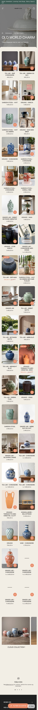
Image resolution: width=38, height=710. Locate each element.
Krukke (10, 543)
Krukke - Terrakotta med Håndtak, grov (27, 368)
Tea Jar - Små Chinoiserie (10, 74)
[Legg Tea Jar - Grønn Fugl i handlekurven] (15, 392)
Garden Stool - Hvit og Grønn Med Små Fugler (27, 279)
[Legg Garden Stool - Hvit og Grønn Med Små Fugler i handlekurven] (32, 272)
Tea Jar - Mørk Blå (27, 337)
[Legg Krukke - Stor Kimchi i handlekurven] (15, 241)
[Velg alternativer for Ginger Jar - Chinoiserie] (15, 565)
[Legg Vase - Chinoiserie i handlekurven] (32, 538)
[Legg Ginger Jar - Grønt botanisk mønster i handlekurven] (15, 212)
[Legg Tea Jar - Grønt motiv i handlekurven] (32, 303)
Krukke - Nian (27, 217)
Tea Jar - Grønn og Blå (27, 74)
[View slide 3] (19, 690)
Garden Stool (9, 426)
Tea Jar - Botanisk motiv (10, 338)
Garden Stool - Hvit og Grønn (10, 131)
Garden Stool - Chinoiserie (27, 160)
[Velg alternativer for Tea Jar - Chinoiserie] (32, 450)
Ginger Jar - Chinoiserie (9, 571)
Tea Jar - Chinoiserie (27, 456)
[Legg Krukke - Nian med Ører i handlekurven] (32, 125)
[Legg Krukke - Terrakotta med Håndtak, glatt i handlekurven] (15, 507)
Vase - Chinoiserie (27, 543)
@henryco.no (10, 684)
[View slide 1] (15, 690)
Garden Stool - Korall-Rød (27, 189)
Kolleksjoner (8, 33)
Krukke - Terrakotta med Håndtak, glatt (9, 514)
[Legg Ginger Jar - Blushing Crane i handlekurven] (15, 450)
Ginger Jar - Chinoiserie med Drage (27, 248)
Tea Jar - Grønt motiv (27, 309)
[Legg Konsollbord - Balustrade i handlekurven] (32, 507)
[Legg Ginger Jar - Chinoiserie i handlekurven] (15, 594)
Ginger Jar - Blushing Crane (10, 456)
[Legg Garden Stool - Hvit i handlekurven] (15, 97)
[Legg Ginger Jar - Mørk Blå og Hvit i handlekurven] (32, 421)
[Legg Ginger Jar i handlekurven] (15, 303)
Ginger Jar (10, 308)
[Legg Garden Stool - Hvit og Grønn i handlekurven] (15, 125)
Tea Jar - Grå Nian (10, 277)
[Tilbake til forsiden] (2, 33)
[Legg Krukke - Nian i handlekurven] (32, 212)
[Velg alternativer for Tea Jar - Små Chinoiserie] (15, 68)
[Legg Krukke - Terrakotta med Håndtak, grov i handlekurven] (32, 361)
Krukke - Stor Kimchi (9, 247)
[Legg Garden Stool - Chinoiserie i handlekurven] (32, 154)
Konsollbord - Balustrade (27, 513)
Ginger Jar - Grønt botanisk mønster (9, 218)
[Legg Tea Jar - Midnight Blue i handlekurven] (15, 361)
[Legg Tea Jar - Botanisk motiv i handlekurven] (15, 332)
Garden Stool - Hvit (10, 102)
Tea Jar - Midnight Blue (10, 367)
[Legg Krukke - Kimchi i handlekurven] (32, 97)
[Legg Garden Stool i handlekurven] (15, 421)
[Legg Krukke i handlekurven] (15, 538)
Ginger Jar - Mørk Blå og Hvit (27, 427)
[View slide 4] (22, 690)
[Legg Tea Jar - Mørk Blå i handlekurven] (32, 332)
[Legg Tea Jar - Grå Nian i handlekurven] (15, 272)
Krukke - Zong (26, 397)
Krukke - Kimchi (27, 102)
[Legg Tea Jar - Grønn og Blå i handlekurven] (32, 68)
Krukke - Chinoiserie (10, 159)
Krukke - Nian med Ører (27, 131)
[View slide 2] (17, 690)
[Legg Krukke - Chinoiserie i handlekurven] (15, 154)
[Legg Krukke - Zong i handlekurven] (32, 392)
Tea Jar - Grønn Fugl (10, 398)
